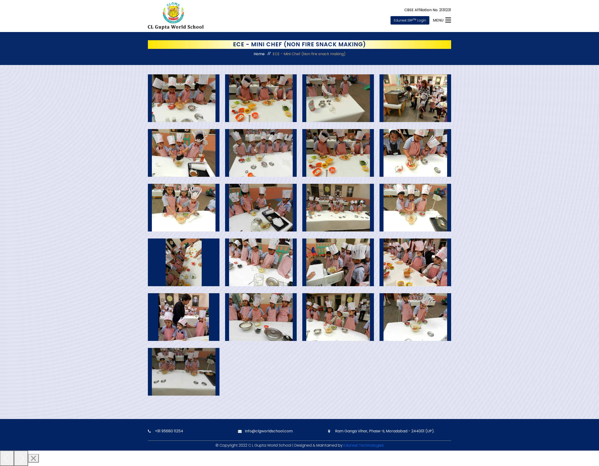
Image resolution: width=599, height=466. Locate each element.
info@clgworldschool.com (269, 431)
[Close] (33, 458)
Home (259, 54)
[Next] (21, 458)
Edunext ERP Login (410, 20)
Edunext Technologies (363, 445)
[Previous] (7, 458)
